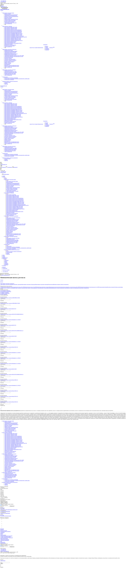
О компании (6, 260)
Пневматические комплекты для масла (42, 287)
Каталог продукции (3, 530)
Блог (1, 541)
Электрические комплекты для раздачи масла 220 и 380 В (70, 287)
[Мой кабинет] (0, 162)
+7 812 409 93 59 (3, 0)
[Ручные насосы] (16, 152)
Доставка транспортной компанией (6, 535)
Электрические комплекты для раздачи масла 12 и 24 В (89, 287)
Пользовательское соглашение (5, 531)
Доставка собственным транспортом (6, 537)
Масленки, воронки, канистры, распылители (13, 251)
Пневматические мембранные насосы (6, 287)
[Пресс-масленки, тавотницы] (16, 25)
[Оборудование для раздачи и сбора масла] (16, 48)
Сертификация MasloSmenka (5, 511)
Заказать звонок (3, 172)
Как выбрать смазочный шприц (5, 515)
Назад (5, 177)
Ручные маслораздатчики (103, 287)
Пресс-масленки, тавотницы (11, 194)
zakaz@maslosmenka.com (4, 9)
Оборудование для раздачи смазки (12, 181)
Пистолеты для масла (110, 287)
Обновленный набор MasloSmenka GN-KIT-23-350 (8, 509)
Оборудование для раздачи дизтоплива (12, 238)
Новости (1, 533)
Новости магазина (4, 505)
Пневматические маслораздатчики (55, 287)
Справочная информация (4, 540)
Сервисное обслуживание (4, 539)
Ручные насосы (8, 246)
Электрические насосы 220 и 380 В (19, 287)
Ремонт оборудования (4, 538)
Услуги (1, 534)
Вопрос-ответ (2, 542)
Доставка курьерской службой (5, 536)
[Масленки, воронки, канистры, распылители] (16, 80)
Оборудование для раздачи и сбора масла (13, 217)
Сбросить (5, 502)
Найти (2, 563)
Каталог (5, 178)
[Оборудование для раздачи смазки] (16, 12)
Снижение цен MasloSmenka (5, 513)
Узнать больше (2, 560)
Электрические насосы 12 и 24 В (30, 287)
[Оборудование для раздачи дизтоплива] (16, 68)
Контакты (2, 529)
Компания (2, 528)
